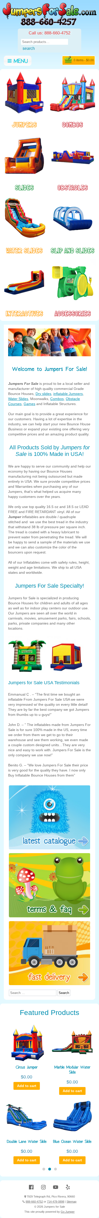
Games (29, 404)
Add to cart (26, 1086)
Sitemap (71, 1201)
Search (29, 48)
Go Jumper (68, 1211)
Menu (19, 61)
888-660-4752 (34, 1201)
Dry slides (43, 394)
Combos (57, 399)
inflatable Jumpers (68, 394)
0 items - (84, 60)
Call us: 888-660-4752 (49, 33)
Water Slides (18, 399)
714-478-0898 (55, 1201)
